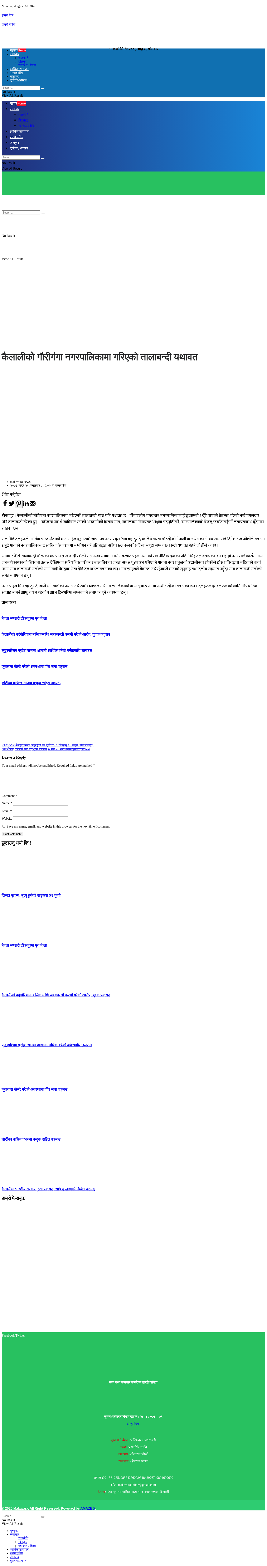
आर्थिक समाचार (19, 1549)
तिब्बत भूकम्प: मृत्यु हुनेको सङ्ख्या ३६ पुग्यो (31, 895)
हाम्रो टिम (7, 15)
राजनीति (23, 1538)
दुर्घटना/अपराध (18, 1560)
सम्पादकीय (16, 1553)
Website (7, 818)
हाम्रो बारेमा (8, 24)
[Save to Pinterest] (19, 504)
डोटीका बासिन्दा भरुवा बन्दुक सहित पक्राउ (31, 683)
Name (7, 803)
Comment (9, 796)
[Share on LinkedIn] (26, 505)
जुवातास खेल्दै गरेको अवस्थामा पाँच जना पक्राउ (34, 666)
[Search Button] (42, 1517)
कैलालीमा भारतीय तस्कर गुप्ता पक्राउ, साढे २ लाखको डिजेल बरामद (48, 1189)
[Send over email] (32, 505)
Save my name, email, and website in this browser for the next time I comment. (58, 826)
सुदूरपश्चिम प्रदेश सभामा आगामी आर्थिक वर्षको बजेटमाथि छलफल (47, 650)
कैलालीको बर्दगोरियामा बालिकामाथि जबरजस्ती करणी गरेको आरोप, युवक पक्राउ (56, 634)
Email (7, 811)
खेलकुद (22, 1542)
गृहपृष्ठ (18, 50)
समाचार (14, 54)
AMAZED (87, 1508)
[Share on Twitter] (11, 505)
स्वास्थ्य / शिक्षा (27, 1545)
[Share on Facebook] (5, 505)
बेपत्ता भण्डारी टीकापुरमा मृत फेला (24, 618)
